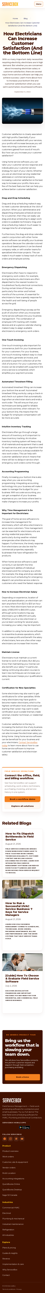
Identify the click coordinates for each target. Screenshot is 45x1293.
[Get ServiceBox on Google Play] (26, 1127)
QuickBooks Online (11, 1184)
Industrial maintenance (13, 1224)
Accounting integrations (13, 1178)
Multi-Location (9, 1173)
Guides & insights (9, 1253)
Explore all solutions (22, 806)
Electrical (6, 1213)
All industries (8, 1235)
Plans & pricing (9, 1248)
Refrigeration (8, 1229)
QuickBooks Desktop (12, 1189)
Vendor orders (8, 1167)
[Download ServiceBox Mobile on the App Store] (9, 1127)
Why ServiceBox (9, 1270)
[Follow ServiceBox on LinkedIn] (16, 1139)
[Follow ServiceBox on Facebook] (4, 1139)
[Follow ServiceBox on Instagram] (10, 1139)
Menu (38, 4)
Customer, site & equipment (15, 1162)
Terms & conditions (8, 1289)
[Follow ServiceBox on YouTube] (22, 1139)
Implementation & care (13, 1264)
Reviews (6, 1259)
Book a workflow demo (22, 799)
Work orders (8, 1156)
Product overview (10, 1151)
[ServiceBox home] (10, 4)
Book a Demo (22, 1077)
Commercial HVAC (10, 1207)
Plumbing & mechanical (13, 1218)
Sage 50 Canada (9, 1195)
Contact (6, 1275)
